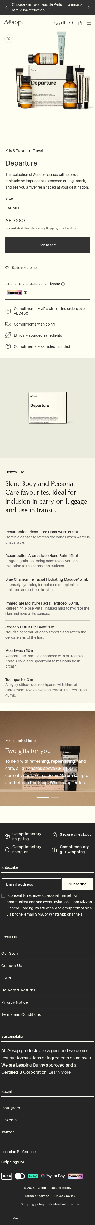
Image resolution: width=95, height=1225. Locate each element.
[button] (71, 23)
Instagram (10, 1107)
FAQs (6, 978)
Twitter (7, 1132)
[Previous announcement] (6, 7)
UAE (22, 1162)
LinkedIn (9, 1120)
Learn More (60, 1072)
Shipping (52, 228)
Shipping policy (33, 1204)
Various (12, 208)
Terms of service (37, 1196)
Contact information (64, 1204)
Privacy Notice (14, 1002)
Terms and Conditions (21, 1014)
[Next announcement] (89, 7)
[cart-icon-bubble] (80, 23)
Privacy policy (64, 1196)
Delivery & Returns (18, 990)
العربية (59, 22)
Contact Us (11, 965)
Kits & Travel (15, 150)
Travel (38, 150)
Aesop (41, 1188)
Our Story (10, 953)
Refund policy (61, 1188)
